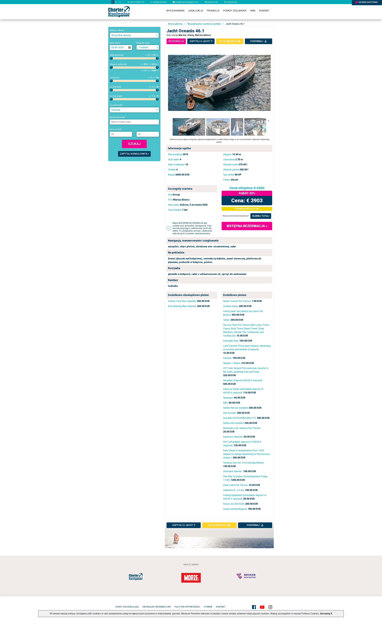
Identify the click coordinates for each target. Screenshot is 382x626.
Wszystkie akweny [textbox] (121, 35)
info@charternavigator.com (187, 2)
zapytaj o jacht (200, 41)
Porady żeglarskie (235, 10)
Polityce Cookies (310, 613)
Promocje (213, 10)
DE (120, 2)
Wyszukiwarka (175, 10)
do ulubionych (228, 41)
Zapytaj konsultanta (133, 153)
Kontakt (264, 10)
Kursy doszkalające (127, 607)
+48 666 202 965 (159, 2)
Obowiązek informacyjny (157, 607)
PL (113, 2)
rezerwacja (176, 41)
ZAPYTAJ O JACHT (182, 525)
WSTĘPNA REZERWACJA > (247, 226)
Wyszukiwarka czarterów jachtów (204, 24)
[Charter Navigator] (119, 11)
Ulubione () (212, 2)
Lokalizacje (195, 10)
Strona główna (175, 24)
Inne (252, 10)
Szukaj (134, 144)
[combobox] (134, 35)
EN (116, 2)
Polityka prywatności (187, 607)
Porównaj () (231, 2)
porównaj (257, 41)
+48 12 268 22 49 (136, 2)
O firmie (208, 607)
